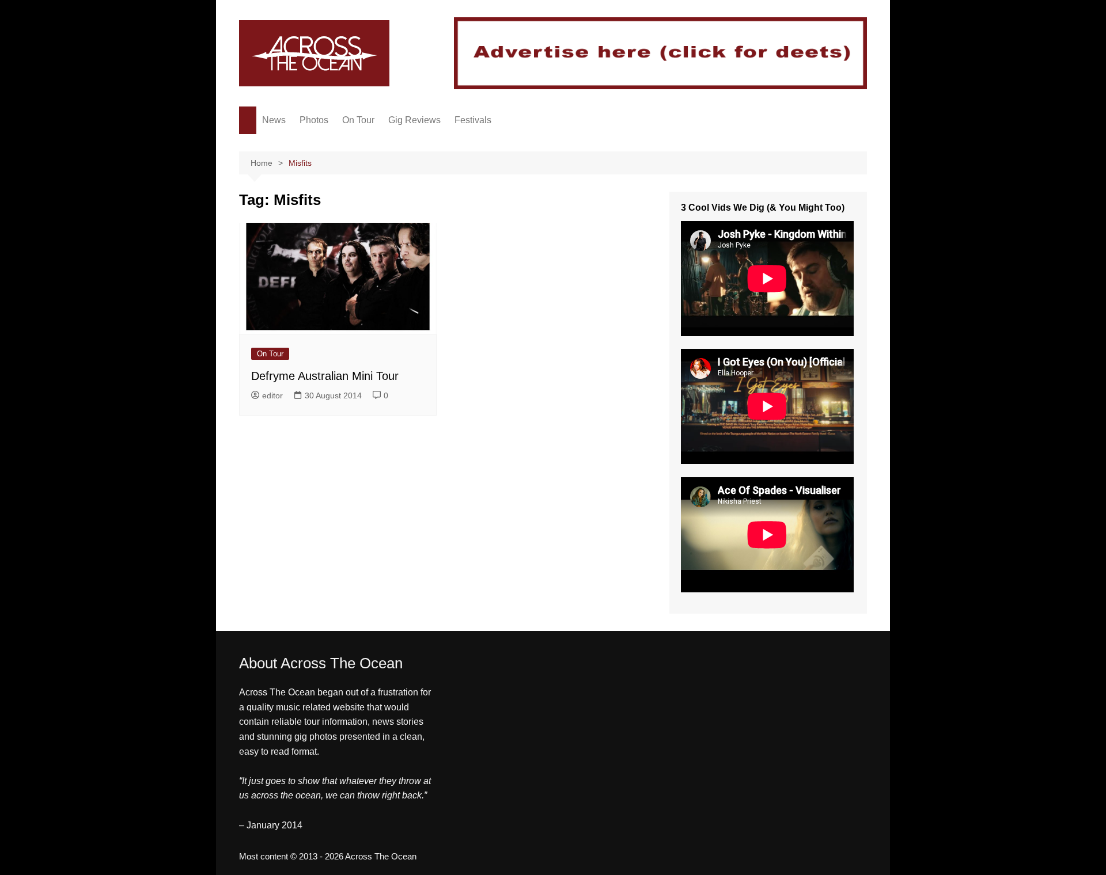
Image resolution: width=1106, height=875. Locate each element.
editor (272, 395)
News (274, 120)
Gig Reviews (414, 120)
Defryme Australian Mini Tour (325, 376)
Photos (314, 120)
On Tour (358, 120)
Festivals (472, 120)
